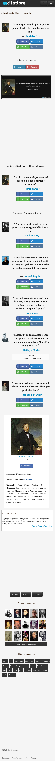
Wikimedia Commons (26, 456)
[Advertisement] (27, 130)
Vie (32, 661)
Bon (21, 670)
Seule (4, 675)
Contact (34, 758)
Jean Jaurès (32, 313)
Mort (45, 670)
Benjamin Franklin (32, 394)
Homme (5, 666)
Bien (16, 661)
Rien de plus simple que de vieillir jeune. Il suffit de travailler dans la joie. (31, 28)
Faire (27, 661)
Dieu (15, 670)
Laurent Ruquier (32, 276)
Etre (21, 661)
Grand (39, 666)
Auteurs (15, 594)
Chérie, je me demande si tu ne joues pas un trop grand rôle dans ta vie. (30, 227)
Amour (5, 661)
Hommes (46, 661)
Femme (25, 666)
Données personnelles (20, 758)
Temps (18, 666)
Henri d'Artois (32, 36)
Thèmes (37, 594)
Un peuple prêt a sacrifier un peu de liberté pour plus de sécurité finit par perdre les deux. (31, 386)
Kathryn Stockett (32, 350)
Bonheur (12, 675)
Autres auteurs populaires (26, 644)
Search (26, 594)
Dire (4, 670)
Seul (45, 666)
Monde (38, 661)
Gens (12, 666)
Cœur (10, 670)
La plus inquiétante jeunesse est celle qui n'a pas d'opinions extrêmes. (31, 180)
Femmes (28, 670)
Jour (39, 670)
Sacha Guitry (32, 235)
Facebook (6, 758)
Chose (32, 666)
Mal (34, 670)
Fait (11, 661)
